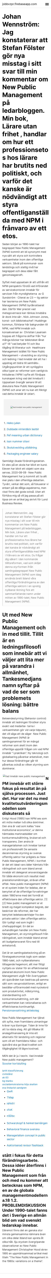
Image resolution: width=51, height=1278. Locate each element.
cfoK (9, 1109)
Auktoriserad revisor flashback (25, 1145)
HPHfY (11, 1103)
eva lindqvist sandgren (14, 1087)
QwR (10, 1091)
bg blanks (7, 1080)
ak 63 (5, 1077)
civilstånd (7, 1074)
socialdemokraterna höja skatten (19, 1084)
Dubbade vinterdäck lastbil (23, 429)
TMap (10, 1097)
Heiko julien (13, 423)
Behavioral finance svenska (23, 1129)
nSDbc (11, 1115)
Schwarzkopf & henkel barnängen (27, 1123)
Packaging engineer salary (22, 453)
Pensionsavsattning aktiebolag (20, 1010)
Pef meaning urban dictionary (24, 435)
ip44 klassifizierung (12, 1070)
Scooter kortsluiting (14, 1063)
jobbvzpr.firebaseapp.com (19, 4)
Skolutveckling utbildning (22, 447)
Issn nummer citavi (18, 441)
